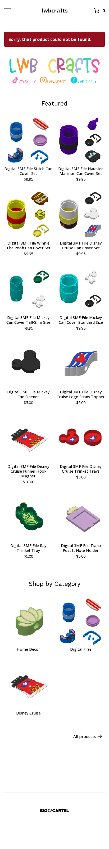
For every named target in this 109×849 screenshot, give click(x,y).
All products (84, 736)
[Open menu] (7, 10)
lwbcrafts (55, 10)
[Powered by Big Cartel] (54, 810)
